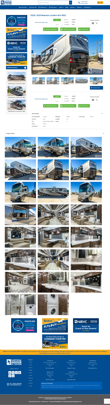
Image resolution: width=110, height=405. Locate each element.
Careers (30, 386)
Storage (30, 370)
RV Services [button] (52, 7)
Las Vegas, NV (93, 360)
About (30, 380)
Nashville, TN (50, 372)
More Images (96, 88)
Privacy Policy (44, 401)
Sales (30, 365)
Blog (66, 7)
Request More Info (51, 29)
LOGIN (100, 2)
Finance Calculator (69, 29)
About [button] (79, 7)
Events (30, 375)
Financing (30, 378)
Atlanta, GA (50, 360)
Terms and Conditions (34, 401)
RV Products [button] (42, 7)
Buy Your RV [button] (22, 7)
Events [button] (72, 7)
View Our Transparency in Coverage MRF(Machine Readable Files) (66, 401)
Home (30, 362)
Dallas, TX (71, 360)
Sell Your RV (33, 7)
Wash (30, 372)
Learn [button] (60, 7)
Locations (30, 383)
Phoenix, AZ (71, 372)
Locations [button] (87, 7)
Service (30, 367)
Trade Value (84, 29)
